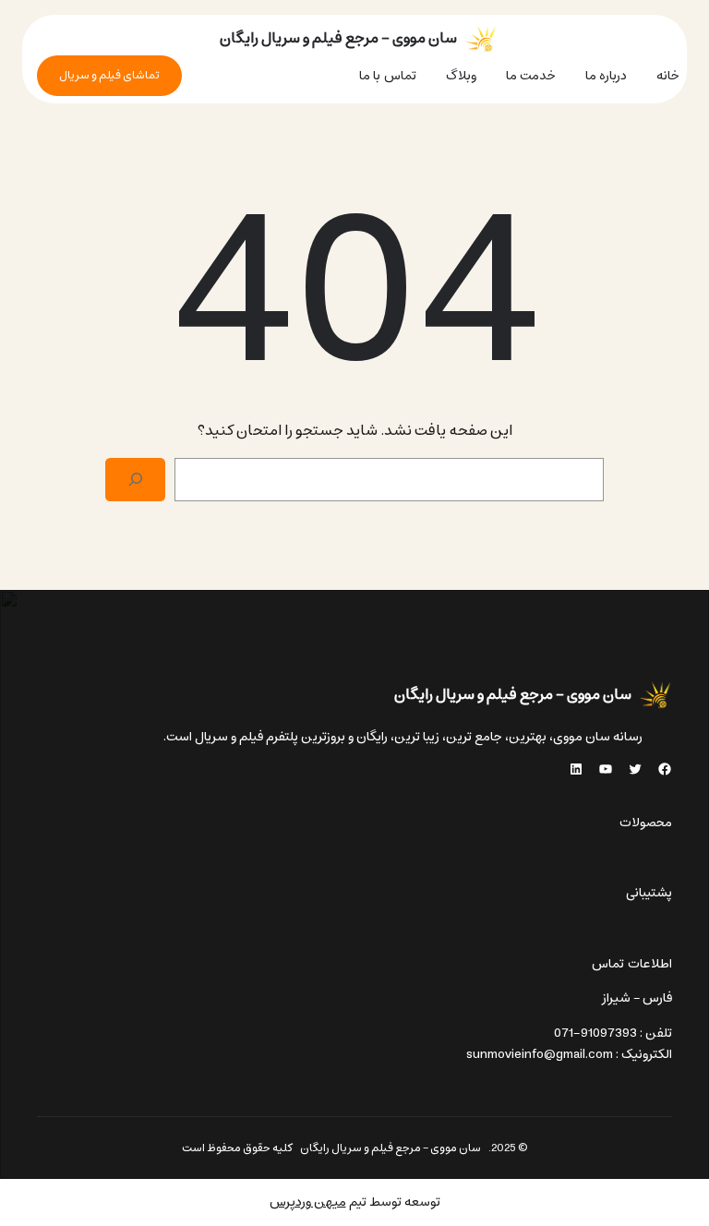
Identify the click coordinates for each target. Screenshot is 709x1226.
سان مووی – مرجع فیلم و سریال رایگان (338, 38)
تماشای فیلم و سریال (109, 75)
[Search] (135, 479)
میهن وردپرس (308, 1202)
